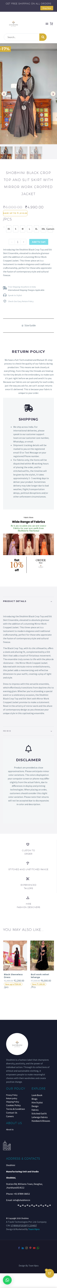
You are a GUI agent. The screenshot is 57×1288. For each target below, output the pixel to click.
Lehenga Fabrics (40, 1117)
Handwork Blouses (41, 1120)
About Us (9, 1129)
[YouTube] (34, 1248)
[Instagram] (26, 1248)
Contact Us (11, 1112)
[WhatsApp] (38, 1248)
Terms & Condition (15, 1108)
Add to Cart (38, 242)
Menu (47, 24)
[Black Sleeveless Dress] (15, 956)
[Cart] (51, 24)
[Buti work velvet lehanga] (42, 956)
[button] (7, 1280)
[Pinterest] (30, 1248)
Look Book (37, 1095)
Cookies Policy (13, 1105)
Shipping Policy (12, 1102)
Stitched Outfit (39, 1113)
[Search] (43, 37)
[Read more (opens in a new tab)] (28, 287)
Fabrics (35, 1109)
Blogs (34, 1098)
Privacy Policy (11, 1095)
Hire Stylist (37, 1102)
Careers (10, 1116)
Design (35, 1106)
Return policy (11, 1098)
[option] (8, 229)
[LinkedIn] (23, 1248)
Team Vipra (33, 1229)
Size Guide (30, 325)
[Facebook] (19, 1248)
